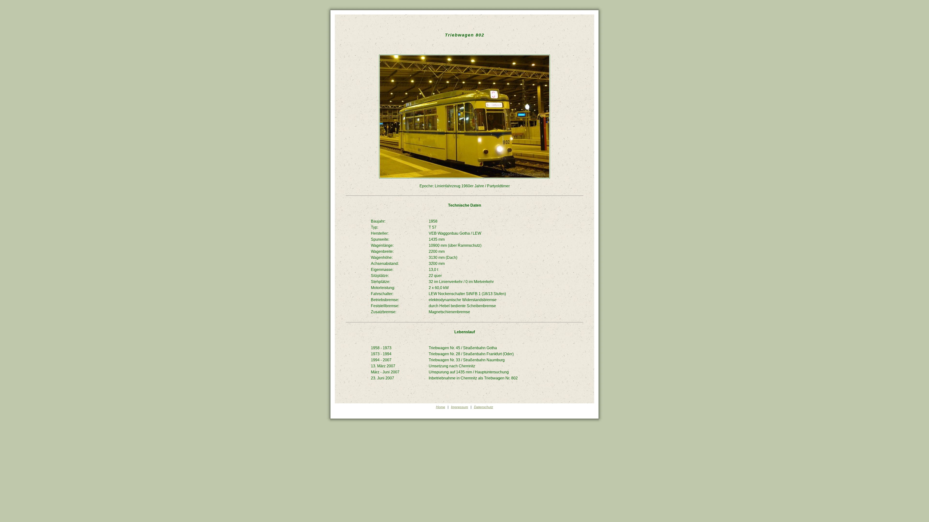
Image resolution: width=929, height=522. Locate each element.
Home (440, 407)
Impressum (459, 407)
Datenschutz (483, 407)
